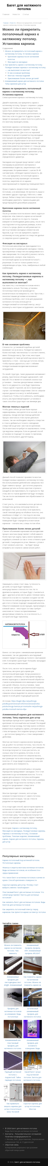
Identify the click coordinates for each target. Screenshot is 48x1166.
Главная (5, 14)
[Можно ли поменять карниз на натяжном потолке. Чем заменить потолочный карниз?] (13, 942)
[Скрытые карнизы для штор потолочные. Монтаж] (32, 1101)
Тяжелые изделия (19, 836)
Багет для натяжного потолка (24, 7)
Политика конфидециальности (18, 1136)
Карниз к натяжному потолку (24, 828)
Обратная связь (12, 1145)
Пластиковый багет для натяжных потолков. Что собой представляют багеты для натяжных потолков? (23, 895)
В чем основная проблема (19, 73)
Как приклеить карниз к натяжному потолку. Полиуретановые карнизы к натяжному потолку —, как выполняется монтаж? (25, 67)
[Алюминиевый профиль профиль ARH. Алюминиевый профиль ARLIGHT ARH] (32, 942)
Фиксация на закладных (17, 62)
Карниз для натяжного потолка (22, 839)
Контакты (9, 1134)
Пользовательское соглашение (28, 1134)
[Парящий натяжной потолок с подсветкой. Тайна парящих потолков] (13, 1069)
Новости (16, 14)
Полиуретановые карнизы (34, 831)
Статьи (26, 14)
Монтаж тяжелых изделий (19, 75)
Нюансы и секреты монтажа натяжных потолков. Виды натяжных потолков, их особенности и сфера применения (23, 870)
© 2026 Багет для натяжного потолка (21, 1128)
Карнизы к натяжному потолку (15, 833)
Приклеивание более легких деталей (23, 78)
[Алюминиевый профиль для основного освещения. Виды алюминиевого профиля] (32, 1037)
